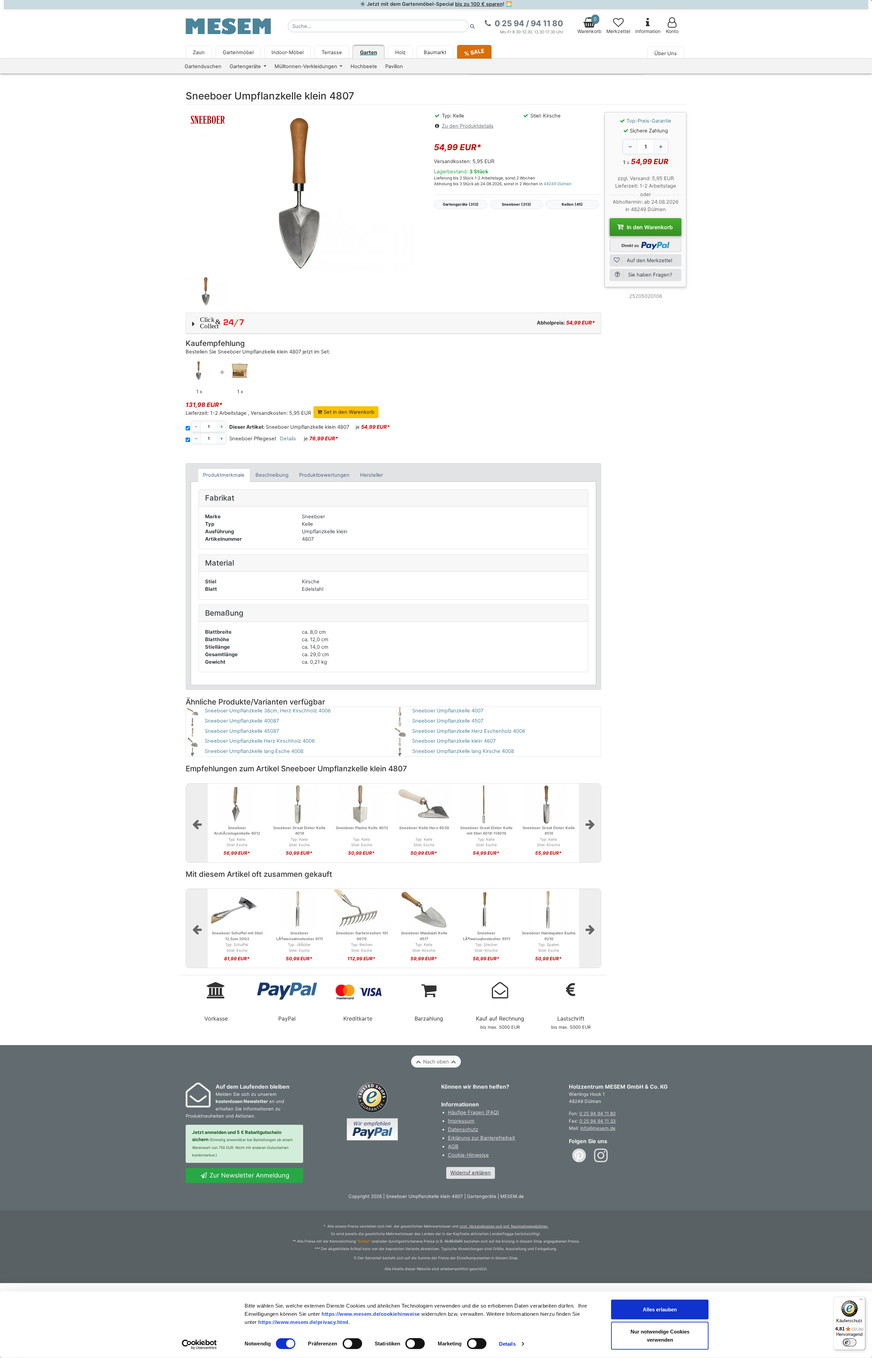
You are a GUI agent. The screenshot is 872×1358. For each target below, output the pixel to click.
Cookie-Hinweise (468, 1155)
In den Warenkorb (649, 224)
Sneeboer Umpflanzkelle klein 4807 (289, 427)
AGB (453, 1146)
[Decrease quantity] (630, 147)
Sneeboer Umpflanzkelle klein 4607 (454, 741)
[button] (393, 323)
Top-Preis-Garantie (648, 121)
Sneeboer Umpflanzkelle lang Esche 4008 (254, 751)
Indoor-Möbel (287, 52)
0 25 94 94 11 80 (597, 1113)
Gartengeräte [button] (246, 66)
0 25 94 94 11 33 (597, 1121)
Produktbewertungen (324, 475)
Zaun (199, 52)
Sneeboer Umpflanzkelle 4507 (447, 721)
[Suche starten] (472, 26)
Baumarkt (435, 52)
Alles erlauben (660, 1309)
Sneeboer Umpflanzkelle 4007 (447, 711)
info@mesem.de (598, 1128)
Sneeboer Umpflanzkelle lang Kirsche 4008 (463, 751)
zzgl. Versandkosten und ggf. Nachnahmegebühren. (504, 1226)
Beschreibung (272, 475)
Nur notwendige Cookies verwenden (659, 1336)
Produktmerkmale (224, 475)
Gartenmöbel (238, 52)
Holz (400, 52)
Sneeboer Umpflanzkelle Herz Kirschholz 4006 (260, 741)
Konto (672, 31)
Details (507, 1344)
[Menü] (861, 1301)
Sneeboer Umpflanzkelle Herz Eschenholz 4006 (468, 731)
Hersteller (371, 475)
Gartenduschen (203, 66)
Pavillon (394, 66)
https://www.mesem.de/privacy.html (303, 1322)
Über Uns (665, 53)
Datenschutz (463, 1129)
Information (647, 31)
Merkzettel (618, 31)
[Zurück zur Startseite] (228, 26)
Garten (368, 52)
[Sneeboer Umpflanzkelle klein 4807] (199, 370)
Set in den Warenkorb (348, 412)
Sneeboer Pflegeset (252, 439)
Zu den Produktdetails (468, 126)
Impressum (461, 1121)
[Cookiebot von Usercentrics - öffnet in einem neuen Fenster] (199, 1345)
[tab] (224, 475)
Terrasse (332, 52)
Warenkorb (589, 25)
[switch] (352, 1343)
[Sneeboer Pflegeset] (240, 370)
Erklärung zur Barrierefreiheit (481, 1138)
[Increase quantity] (661, 147)
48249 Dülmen (558, 183)
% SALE (474, 52)
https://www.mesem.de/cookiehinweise (371, 1313)
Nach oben (436, 1062)
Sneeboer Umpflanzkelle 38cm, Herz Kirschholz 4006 (268, 711)
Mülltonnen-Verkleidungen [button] (307, 66)
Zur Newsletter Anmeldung (248, 1175)
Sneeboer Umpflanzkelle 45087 (242, 731)
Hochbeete (364, 66)
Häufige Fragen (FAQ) (473, 1112)
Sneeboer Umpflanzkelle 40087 (242, 721)
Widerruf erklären (470, 1173)
